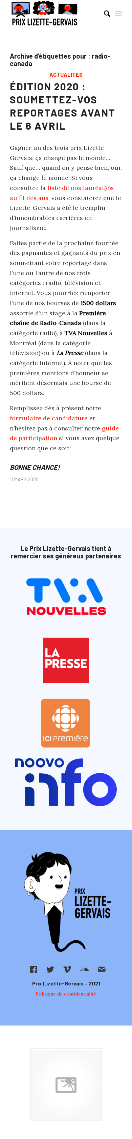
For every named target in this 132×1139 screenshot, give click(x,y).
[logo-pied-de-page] (66, 902)
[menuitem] (103, 13)
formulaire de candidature (49, 418)
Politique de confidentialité (66, 994)
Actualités (66, 74)
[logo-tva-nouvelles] (66, 598)
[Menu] (118, 13)
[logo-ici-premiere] (66, 723)
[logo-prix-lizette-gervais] (55, 13)
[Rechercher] (103, 13)
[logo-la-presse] (66, 660)
